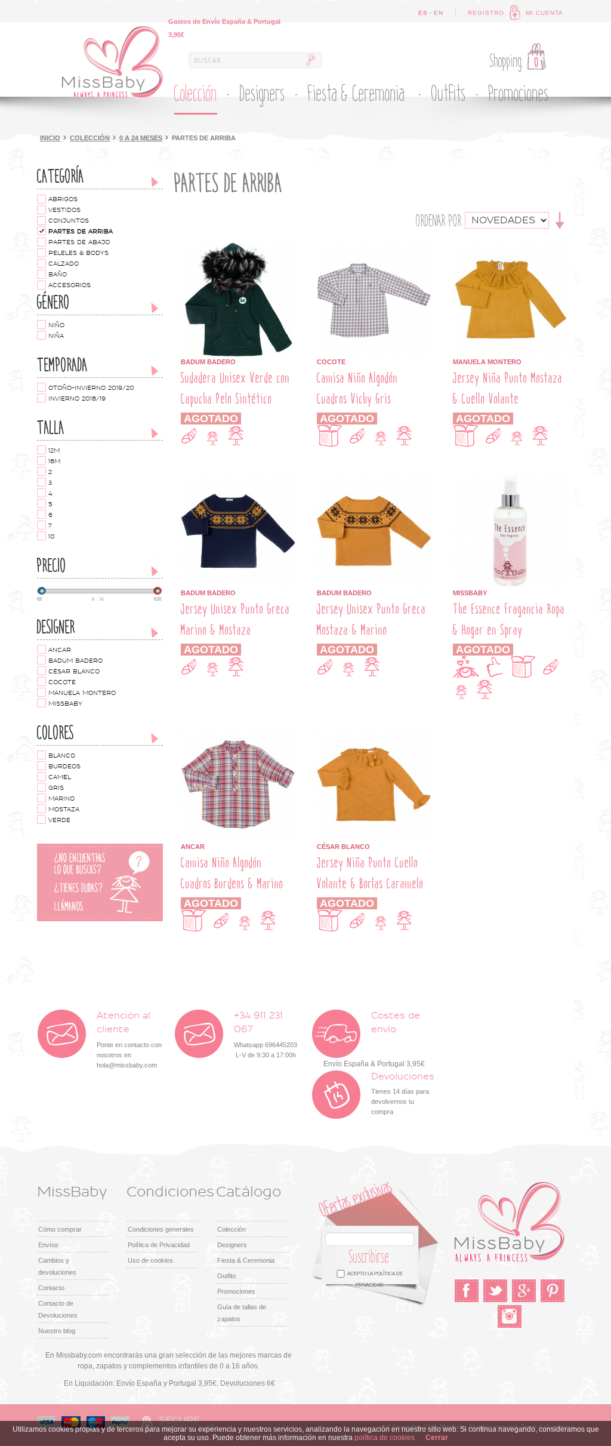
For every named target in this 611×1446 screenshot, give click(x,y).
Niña (56, 336)
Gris (56, 788)
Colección (90, 137)
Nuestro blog (56, 1330)
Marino (61, 799)
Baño (57, 275)
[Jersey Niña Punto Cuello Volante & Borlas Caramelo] (374, 732)
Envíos (48, 1244)
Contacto (51, 1287)
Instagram (509, 1316)
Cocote (62, 682)
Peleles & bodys (78, 253)
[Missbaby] (112, 62)
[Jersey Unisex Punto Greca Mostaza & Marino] (374, 479)
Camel (59, 777)
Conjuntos (68, 221)
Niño (56, 325)
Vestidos (64, 210)
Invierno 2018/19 (77, 399)
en (438, 13)
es (423, 13)
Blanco (61, 756)
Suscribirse (369, 1257)
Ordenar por (439, 221)
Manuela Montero (82, 693)
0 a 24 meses (140, 137)
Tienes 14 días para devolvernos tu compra (402, 1093)
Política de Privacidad (159, 1244)
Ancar (59, 650)
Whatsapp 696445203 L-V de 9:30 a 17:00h (265, 1035)
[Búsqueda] (310, 60)
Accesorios (69, 285)
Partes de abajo (79, 242)
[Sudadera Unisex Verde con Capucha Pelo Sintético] (238, 248)
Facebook (467, 1290)
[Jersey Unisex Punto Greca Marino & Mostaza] (238, 479)
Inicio (50, 137)
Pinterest (552, 1290)
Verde (59, 820)
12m (54, 451)
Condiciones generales (161, 1229)
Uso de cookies (150, 1260)
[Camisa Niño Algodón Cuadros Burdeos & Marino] (238, 732)
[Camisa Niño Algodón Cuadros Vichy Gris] (374, 248)
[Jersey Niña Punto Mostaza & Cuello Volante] (510, 248)
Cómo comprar (60, 1229)
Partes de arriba (80, 232)
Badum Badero (75, 661)
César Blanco (74, 672)
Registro (486, 13)
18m (54, 461)
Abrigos (63, 199)
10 (51, 537)
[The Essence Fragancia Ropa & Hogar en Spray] (510, 479)
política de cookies (384, 1437)
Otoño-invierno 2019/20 (91, 388)
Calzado (63, 264)
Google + (524, 1290)
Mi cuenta (544, 13)
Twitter (495, 1290)
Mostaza (63, 810)
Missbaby (65, 704)
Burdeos (64, 767)
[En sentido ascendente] (560, 220)
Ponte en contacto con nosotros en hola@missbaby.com (129, 1040)
